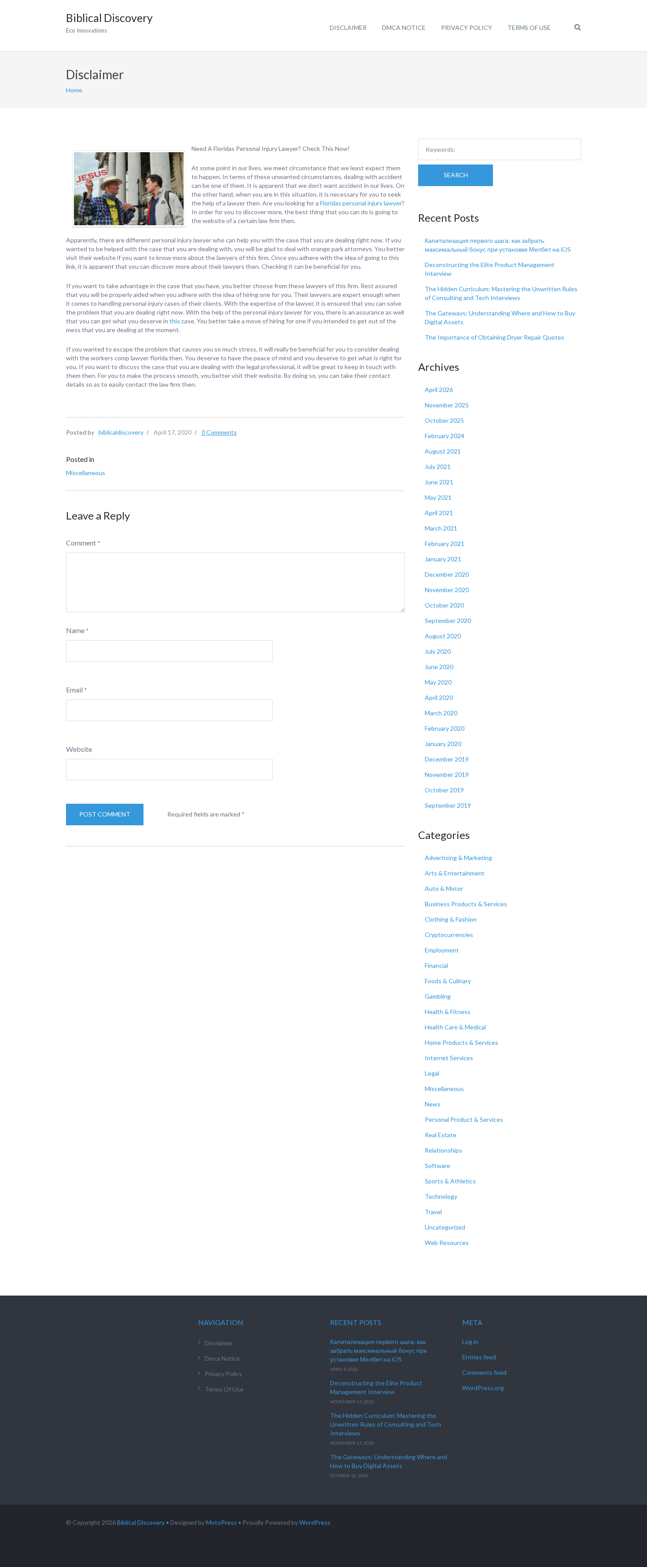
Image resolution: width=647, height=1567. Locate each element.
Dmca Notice (404, 27)
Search (456, 175)
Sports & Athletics (450, 1181)
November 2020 (447, 589)
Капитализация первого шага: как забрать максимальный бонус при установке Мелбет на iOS (378, 1350)
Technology (441, 1196)
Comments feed (484, 1372)
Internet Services (449, 1058)
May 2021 (438, 497)
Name (75, 630)
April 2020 (439, 697)
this (174, 321)
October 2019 (444, 790)
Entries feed (479, 1357)
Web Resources (447, 1242)
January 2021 (443, 559)
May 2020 (438, 682)
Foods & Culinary (448, 981)
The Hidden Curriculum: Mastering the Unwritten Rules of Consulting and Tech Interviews (385, 1424)
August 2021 (443, 451)
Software (437, 1165)
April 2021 (439, 512)
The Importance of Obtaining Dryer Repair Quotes (494, 337)
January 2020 (443, 743)
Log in (470, 1341)
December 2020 (447, 574)
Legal (432, 1073)
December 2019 (447, 759)
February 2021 (444, 543)
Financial (436, 965)
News (433, 1104)
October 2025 (444, 420)
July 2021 (438, 466)
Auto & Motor (444, 888)
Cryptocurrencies (449, 934)
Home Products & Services (461, 1042)
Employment (442, 950)
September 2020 (448, 620)
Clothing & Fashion (451, 919)
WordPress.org (483, 1387)
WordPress (315, 1522)
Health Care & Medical (455, 1027)
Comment (81, 542)
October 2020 (444, 605)
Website (79, 749)
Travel (433, 1212)
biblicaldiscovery (121, 432)
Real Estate (440, 1135)
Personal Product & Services (464, 1119)
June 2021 (439, 482)
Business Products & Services (466, 904)
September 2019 (448, 805)
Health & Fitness (448, 1011)
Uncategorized (445, 1227)
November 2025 (447, 405)
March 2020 (441, 713)
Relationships (443, 1150)
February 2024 (444, 435)
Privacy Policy (466, 27)
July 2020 (438, 651)
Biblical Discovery (141, 1522)
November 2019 (447, 774)
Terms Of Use (529, 27)
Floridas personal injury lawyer (361, 203)
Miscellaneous (85, 472)
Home (74, 90)
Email (74, 689)
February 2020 (444, 728)
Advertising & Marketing (458, 857)
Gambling (438, 996)
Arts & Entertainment (455, 873)
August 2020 (443, 636)
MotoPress (221, 1522)
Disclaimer (348, 27)
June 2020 (439, 666)
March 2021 (441, 528)
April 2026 (439, 389)
